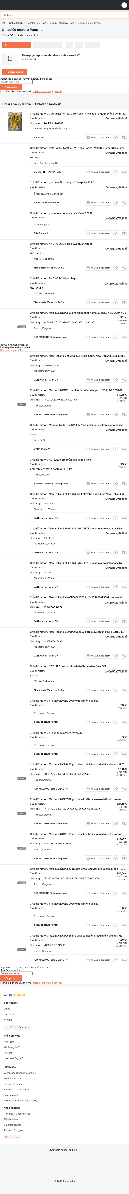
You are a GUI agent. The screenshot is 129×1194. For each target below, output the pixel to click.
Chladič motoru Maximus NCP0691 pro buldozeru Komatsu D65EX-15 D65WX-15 (78, 313)
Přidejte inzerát (15, 72)
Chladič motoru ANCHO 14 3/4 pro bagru (54, 278)
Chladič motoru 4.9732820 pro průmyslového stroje (60, 459)
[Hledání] (124, 15)
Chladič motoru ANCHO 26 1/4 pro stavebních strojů (61, 244)
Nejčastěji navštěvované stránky (20, 1100)
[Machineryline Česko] (22, 5)
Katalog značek (12, 1095)
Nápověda (9, 1014)
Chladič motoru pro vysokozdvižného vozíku (56, 732)
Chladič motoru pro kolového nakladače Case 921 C (61, 213)
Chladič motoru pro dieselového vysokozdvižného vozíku (64, 700)
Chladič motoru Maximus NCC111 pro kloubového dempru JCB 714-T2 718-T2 (76, 390)
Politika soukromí (13, 1078)
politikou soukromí (42, 91)
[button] (124, 5)
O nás (7, 1008)
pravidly (58, 91)
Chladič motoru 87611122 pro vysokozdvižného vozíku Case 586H (69, 666)
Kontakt (8, 1019)
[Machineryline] (4, 23)
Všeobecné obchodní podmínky (20, 1073)
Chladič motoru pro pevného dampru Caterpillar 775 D (62, 182)
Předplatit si (10, 87)
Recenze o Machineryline (17, 1089)
